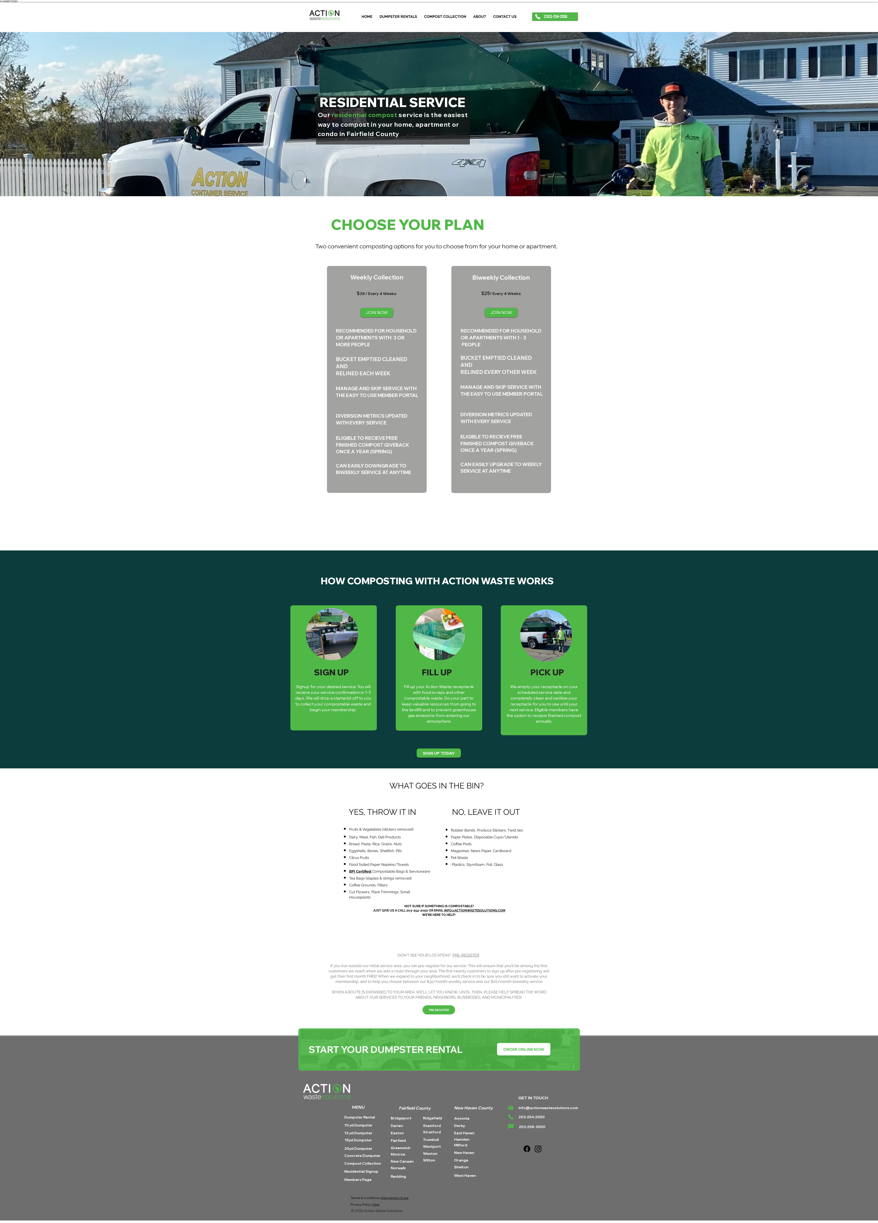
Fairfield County (415, 1108)
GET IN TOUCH (533, 1097)
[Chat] (511, 1127)
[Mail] (511, 1108)
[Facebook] (526, 1148)
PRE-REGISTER (465, 955)
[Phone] (538, 17)
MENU (358, 1107)
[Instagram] (538, 1148)
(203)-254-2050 (555, 16)
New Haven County (473, 1107)
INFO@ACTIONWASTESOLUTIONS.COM (474, 910)
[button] (524, 1049)
